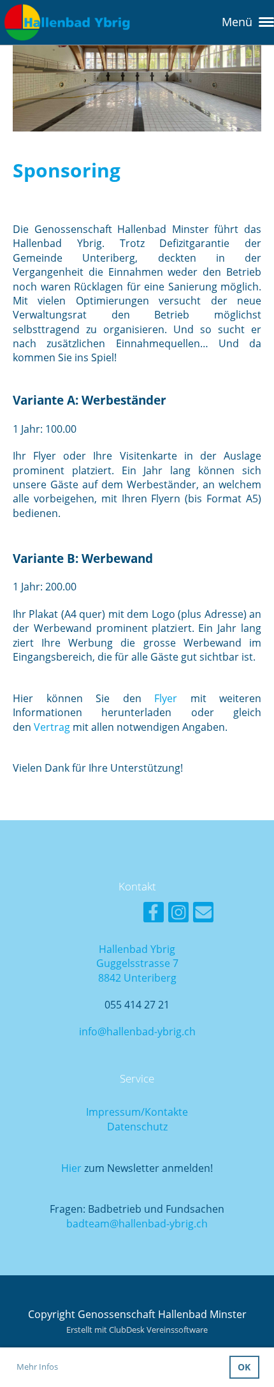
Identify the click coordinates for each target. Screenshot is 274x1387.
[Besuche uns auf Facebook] (153, 914)
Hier (71, 1168)
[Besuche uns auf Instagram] (178, 914)
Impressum (113, 1112)
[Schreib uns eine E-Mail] (203, 914)
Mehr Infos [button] (37, 1366)
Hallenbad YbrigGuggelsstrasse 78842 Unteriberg (137, 963)
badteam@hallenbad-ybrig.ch (137, 1224)
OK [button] (244, 1367)
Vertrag (52, 727)
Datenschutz (137, 1127)
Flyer (165, 698)
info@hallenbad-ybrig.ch (137, 1031)
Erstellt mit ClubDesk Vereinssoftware (137, 1329)
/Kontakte (164, 1112)
